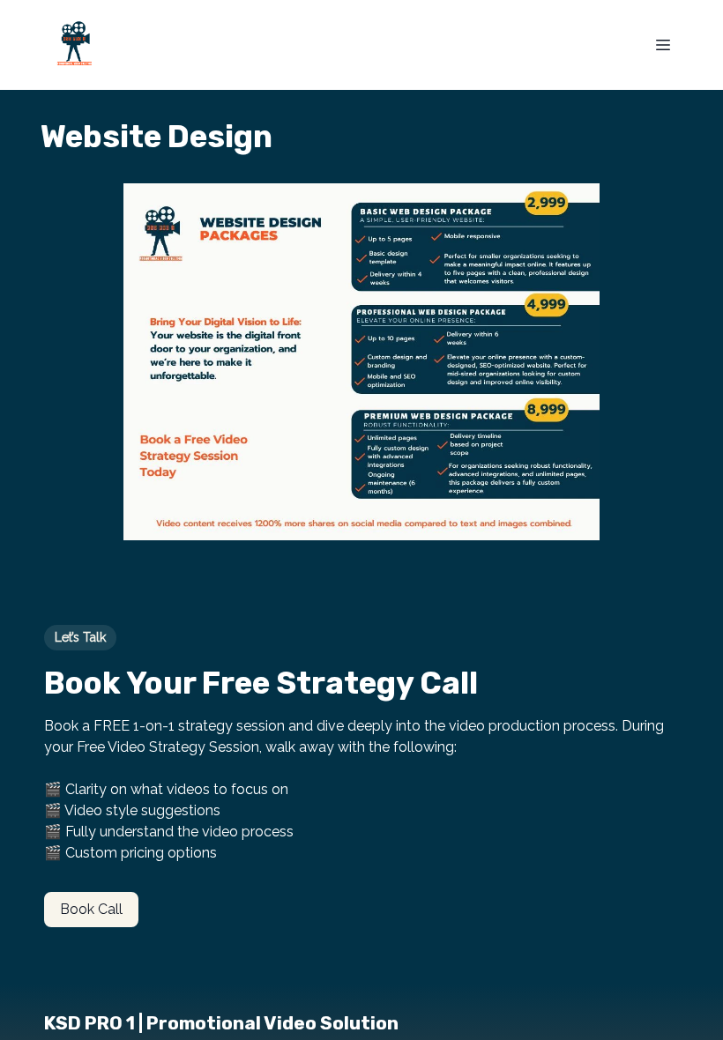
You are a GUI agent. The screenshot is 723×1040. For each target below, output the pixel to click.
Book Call (91, 909)
